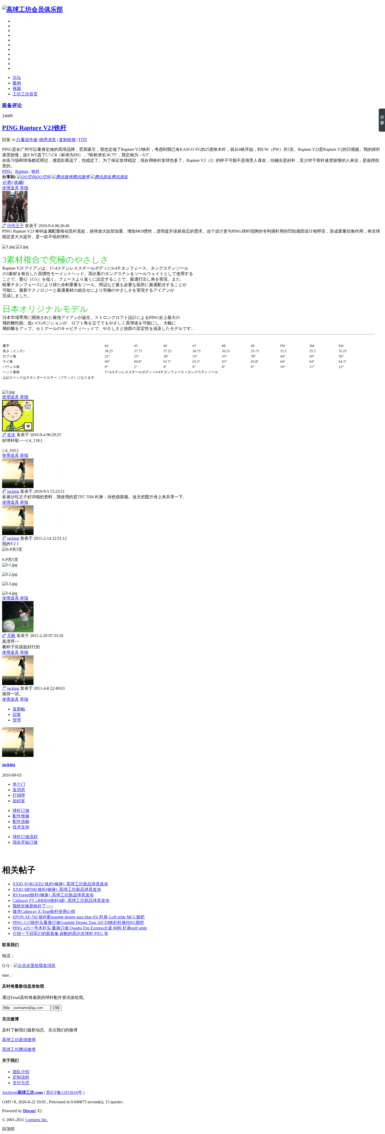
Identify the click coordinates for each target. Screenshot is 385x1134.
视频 (17, 88)
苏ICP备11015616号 (64, 1092)
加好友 (19, 801)
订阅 (56, 1008)
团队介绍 (21, 1071)
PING (7, 171)
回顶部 (8, 1129)
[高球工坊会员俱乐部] (32, 9)
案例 (17, 83)
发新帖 (19, 709)
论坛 (17, 77)
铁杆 (35, 171)
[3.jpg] (8, 392)
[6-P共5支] (12, 549)
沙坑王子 (15, 225)
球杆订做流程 (25, 837)
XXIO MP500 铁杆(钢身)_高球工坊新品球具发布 (57, 889)
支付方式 (21, 1082)
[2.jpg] (22, 246)
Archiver (9, 1092)
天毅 (11, 636)
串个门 (19, 784)
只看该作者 (26, 139)
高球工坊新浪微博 (19, 1039)
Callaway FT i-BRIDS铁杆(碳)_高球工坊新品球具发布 (61, 900)
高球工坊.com (30, 1092)
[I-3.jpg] (9, 583)
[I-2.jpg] (9, 574)
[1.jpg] (8, 246)
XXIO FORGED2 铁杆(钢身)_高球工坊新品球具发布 (60, 884)
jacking (13, 491)
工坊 (25, 94)
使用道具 (10, 188)
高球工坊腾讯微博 (19, 1049)
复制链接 (67, 139)
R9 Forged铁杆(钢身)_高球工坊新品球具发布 (53, 895)
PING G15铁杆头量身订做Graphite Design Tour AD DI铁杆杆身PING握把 (78, 922)
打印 (83, 139)
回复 (17, 714)
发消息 (19, 790)
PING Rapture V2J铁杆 (34, 127)
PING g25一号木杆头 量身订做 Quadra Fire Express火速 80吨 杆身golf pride (80, 928)
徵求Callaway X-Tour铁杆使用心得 (44, 911)
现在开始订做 (25, 842)
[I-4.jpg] (9, 593)
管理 (17, 720)
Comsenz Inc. (36, 1119)
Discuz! (29, 1111)
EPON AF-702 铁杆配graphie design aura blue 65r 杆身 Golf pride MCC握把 (79, 917)
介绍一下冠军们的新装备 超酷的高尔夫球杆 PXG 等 (60, 933)
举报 (24, 188)
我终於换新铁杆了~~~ (33, 906)
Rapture (21, 171)
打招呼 (19, 795)
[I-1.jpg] (9, 565)
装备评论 (12, 105)
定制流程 (21, 1077)
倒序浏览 (47, 139)
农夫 (11, 435)
